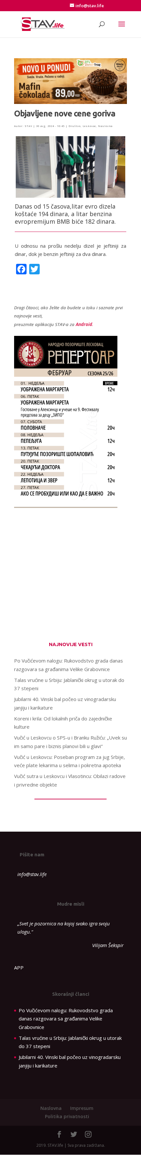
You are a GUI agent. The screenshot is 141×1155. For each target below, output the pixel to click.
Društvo (75, 126)
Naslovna (105, 126)
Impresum (81, 1108)
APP (19, 967)
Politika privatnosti (67, 1116)
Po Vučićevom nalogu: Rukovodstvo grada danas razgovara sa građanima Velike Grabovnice (66, 1018)
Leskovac (89, 126)
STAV (28, 126)
